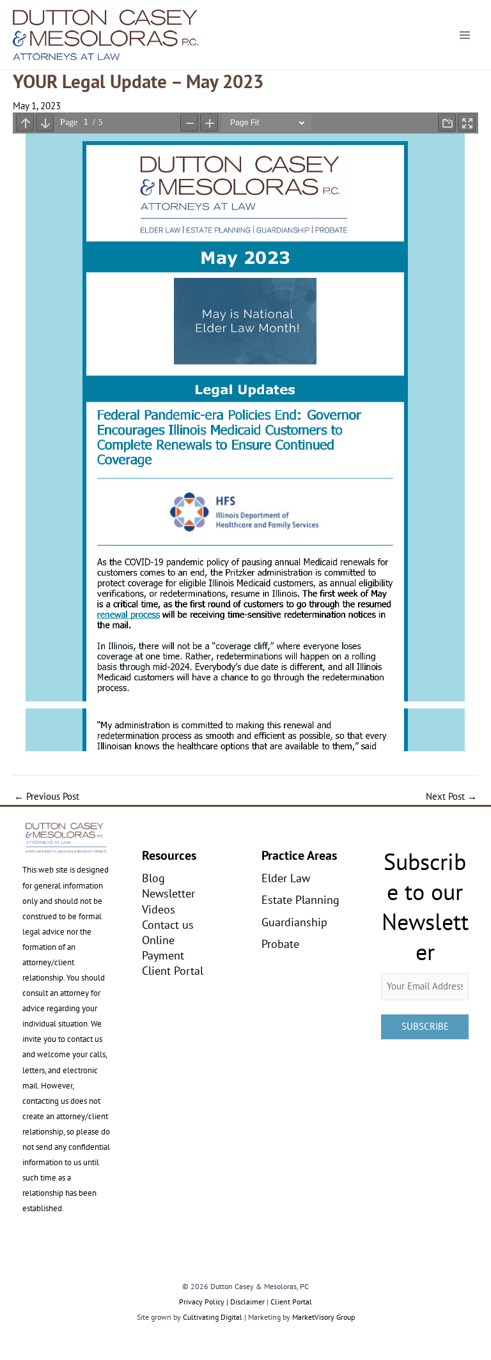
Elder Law (285, 877)
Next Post (451, 797)
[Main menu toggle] (464, 35)
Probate (280, 943)
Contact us (168, 924)
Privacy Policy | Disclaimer (222, 1301)
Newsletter (168, 893)
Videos (158, 909)
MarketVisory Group (323, 1317)
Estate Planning (300, 899)
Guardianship (294, 921)
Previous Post (46, 797)
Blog (153, 877)
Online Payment (163, 947)
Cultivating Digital (212, 1317)
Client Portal (172, 970)
